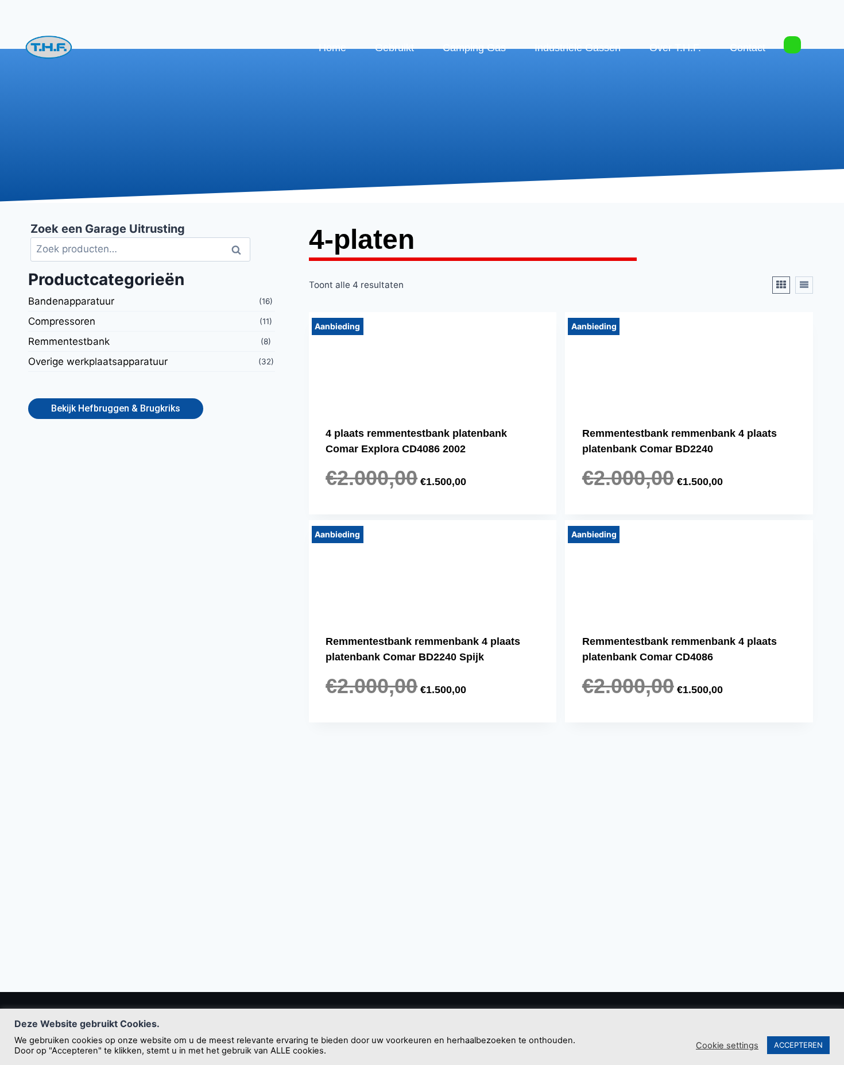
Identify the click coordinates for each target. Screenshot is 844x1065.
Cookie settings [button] (727, 1045)
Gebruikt (394, 47)
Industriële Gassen (578, 47)
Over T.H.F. (675, 47)
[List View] (804, 285)
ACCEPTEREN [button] (798, 1044)
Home (332, 47)
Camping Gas (474, 47)
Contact (747, 47)
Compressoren (61, 322)
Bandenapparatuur (71, 301)
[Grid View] (781, 285)
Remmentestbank (69, 342)
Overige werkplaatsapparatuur (98, 362)
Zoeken (239, 249)
